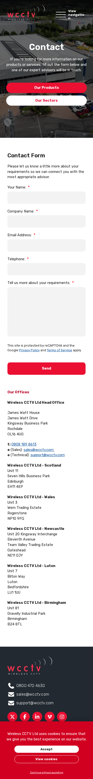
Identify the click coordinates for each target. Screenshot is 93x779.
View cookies (46, 759)
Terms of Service (59, 350)
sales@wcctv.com (39, 450)
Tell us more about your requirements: (40, 283)
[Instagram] (62, 717)
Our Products (46, 88)
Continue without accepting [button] (46, 772)
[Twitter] (12, 717)
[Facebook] (25, 717)
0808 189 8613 (23, 444)
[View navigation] (61, 15)
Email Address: (21, 235)
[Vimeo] (50, 717)
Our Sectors (46, 100)
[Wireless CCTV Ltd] (26, 12)
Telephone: (18, 259)
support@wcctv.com (48, 455)
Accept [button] (46, 749)
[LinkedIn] (37, 717)
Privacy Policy (29, 350)
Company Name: (22, 211)
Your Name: (18, 187)
